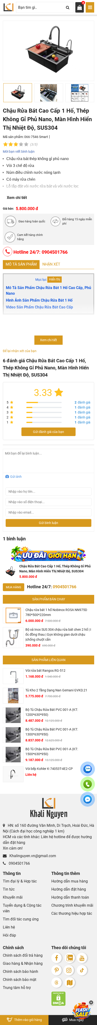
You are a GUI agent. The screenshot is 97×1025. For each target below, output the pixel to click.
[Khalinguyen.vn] (8, 7)
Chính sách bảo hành (20, 971)
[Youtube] (82, 958)
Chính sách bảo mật (19, 979)
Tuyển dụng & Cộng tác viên (22, 908)
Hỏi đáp (9, 935)
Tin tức (9, 889)
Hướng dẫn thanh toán (70, 897)
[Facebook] (56, 958)
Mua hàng (13, 587)
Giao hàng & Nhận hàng (23, 963)
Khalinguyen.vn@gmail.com (32, 856)
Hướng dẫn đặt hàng (68, 889)
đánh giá (82, 402)
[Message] (87, 802)
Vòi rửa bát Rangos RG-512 (45, 670)
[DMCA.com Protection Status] (72, 999)
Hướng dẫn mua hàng (69, 881)
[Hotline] (87, 787)
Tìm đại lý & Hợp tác (20, 881)
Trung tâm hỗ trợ (17, 987)
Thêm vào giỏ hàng (27, 1020)
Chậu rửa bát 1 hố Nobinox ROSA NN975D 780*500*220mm (56, 612)
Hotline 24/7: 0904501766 (40, 252)
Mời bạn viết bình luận (19, 151)
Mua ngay (76, 1020)
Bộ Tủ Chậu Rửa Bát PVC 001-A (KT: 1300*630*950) (51, 731)
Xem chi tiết (17, 197)
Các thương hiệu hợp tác (71, 913)
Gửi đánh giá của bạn (48, 432)
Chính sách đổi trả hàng (23, 955)
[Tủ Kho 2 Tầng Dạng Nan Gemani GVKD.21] (13, 696)
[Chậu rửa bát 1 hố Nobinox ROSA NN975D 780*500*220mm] (13, 615)
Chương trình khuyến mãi (72, 905)
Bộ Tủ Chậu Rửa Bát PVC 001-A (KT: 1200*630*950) (51, 712)
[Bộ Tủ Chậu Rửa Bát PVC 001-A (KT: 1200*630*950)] (13, 715)
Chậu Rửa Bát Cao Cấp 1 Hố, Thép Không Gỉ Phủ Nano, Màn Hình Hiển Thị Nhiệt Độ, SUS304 (55, 568)
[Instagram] (69, 970)
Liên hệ (9, 927)
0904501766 (19, 863)
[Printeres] (56, 970)
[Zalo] (70, 958)
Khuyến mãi (13, 897)
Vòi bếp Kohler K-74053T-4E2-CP (49, 769)
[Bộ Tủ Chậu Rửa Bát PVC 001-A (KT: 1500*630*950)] (13, 755)
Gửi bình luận (48, 523)
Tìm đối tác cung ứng (21, 919)
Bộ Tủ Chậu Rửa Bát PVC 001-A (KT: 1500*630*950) (51, 751)
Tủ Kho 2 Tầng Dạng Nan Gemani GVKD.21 (56, 690)
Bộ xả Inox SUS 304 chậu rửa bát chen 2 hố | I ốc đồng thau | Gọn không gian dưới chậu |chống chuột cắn (58, 634)
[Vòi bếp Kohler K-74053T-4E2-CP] (13, 774)
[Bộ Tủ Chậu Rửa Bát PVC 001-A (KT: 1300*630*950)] (13, 735)
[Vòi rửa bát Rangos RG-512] (13, 676)
